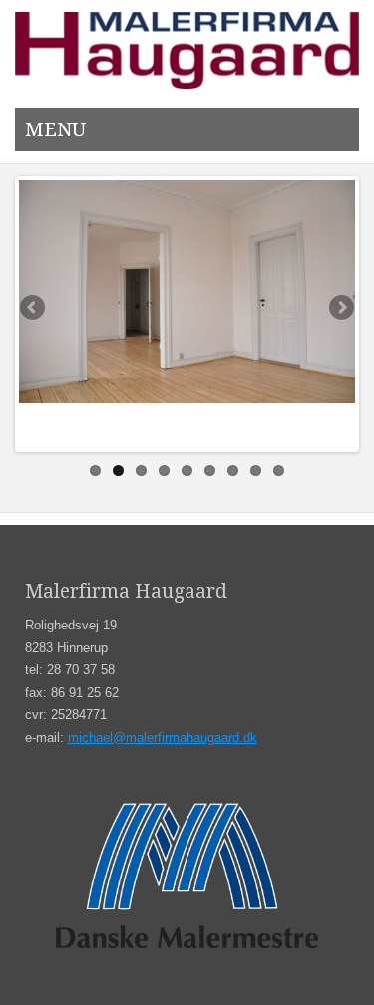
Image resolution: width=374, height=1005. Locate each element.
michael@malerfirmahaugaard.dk (162, 737)
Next (340, 309)
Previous (34, 309)
